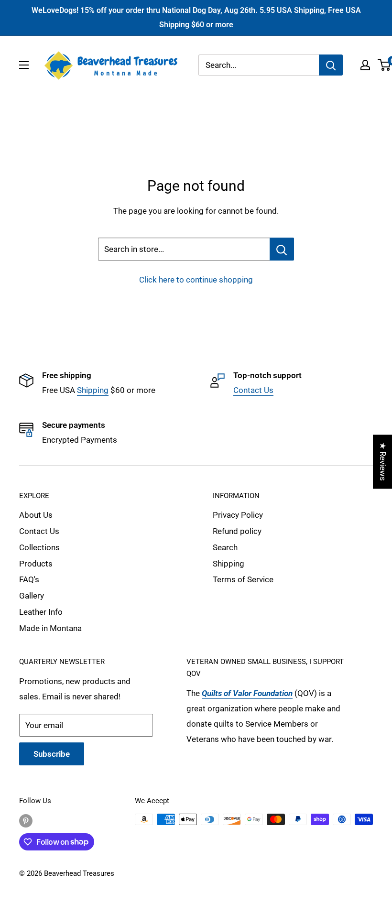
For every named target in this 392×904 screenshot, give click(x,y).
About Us (36, 515)
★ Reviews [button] (383, 461)
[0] (385, 65)
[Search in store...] (282, 249)
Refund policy (237, 531)
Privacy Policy (238, 515)
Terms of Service (243, 579)
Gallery (31, 595)
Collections (39, 547)
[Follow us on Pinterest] (26, 821)
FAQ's (29, 579)
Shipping (93, 390)
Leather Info (41, 612)
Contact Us (253, 390)
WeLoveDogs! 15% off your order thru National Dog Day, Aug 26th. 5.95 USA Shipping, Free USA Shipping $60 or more (196, 17)
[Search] (331, 65)
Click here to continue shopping (196, 279)
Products (36, 563)
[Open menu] (24, 65)
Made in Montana (50, 628)
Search (225, 547)
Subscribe (51, 754)
